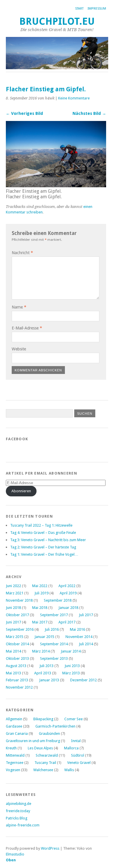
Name (19, 307)
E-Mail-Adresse (27, 328)
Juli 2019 (41, 593)
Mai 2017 (39, 622)
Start (79, 8)
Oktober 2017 (17, 615)
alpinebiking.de (18, 803)
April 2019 (68, 593)
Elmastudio (15, 854)
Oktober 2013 (17, 658)
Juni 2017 (13, 622)
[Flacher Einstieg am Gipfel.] (56, 185)
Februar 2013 (17, 680)
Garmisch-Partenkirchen (55, 726)
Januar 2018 (68, 607)
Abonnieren (21, 491)
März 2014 (41, 651)
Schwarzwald (47, 755)
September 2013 (54, 658)
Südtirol (77, 755)
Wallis (69, 770)
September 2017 (54, 615)
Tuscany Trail (45, 762)
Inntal (76, 741)
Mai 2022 (39, 586)
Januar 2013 (49, 680)
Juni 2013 (72, 666)
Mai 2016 (77, 629)
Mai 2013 (13, 673)
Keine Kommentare (74, 98)
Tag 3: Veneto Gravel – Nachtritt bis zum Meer (48, 540)
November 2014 (78, 636)
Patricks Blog (16, 818)
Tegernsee (14, 762)
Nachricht (22, 252)
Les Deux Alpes (40, 748)
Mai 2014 (13, 651)
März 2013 (71, 673)
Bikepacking (43, 719)
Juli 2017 (86, 615)
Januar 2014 (71, 651)
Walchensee (43, 770)
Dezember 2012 (83, 680)
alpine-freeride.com (22, 825)
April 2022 (66, 586)
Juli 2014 (86, 644)
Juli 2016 (52, 629)
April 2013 (42, 673)
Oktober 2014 (17, 644)
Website (19, 349)
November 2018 (19, 600)
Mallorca (71, 748)
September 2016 (20, 629)
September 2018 (58, 600)
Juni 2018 (13, 607)
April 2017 (66, 622)
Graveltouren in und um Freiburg (33, 741)
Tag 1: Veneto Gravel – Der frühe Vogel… (44, 554)
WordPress (50, 848)
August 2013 (16, 666)
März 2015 (14, 636)
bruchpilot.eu (57, 21)
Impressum (97, 8)
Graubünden (49, 733)
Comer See (73, 719)
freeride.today (18, 811)
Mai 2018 (39, 607)
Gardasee (14, 726)
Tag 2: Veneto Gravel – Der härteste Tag (43, 547)
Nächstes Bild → (89, 113)
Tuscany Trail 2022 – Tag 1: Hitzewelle (41, 525)
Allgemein (14, 719)
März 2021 (14, 593)
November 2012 (19, 687)
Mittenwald (15, 755)
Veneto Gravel (79, 762)
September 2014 (54, 644)
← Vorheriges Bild (24, 113)
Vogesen (13, 770)
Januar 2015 (44, 636)
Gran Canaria (17, 733)
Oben (11, 860)
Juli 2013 (46, 666)
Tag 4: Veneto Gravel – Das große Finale (43, 532)
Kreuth (11, 748)
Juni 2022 (13, 586)
